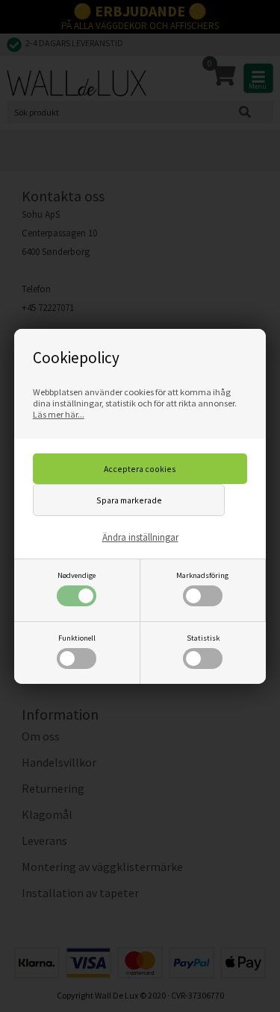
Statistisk (203, 638)
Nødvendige (76, 575)
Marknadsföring (202, 575)
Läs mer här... (58, 414)
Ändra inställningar (140, 537)
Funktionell (77, 638)
